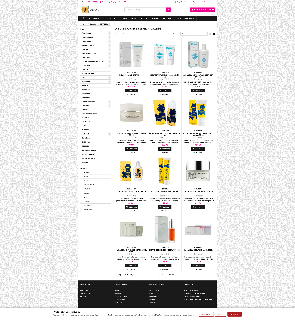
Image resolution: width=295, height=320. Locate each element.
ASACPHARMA (88, 185)
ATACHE (86, 189)
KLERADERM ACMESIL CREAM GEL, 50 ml (164, 76)
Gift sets (144, 18)
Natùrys (85, 126)
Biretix (85, 197)
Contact (188, 284)
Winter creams (88, 154)
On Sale (155, 18)
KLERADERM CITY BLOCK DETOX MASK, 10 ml (131, 251)
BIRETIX (85, 110)
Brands (83, 168)
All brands (94, 18)
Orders (152, 293)
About (117, 290)
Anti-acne (167, 18)
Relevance (194, 34)
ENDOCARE (86, 142)
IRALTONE (85, 118)
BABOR (86, 193)
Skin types (86, 57)
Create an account (207, 2)
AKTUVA (86, 181)
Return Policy (119, 302)
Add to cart (131, 90)
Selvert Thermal (88, 102)
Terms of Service (121, 296)
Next (172, 275)
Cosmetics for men (89, 53)
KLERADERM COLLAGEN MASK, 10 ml (198, 250)
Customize (206, 314)
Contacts (118, 293)
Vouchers (152, 302)
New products (85, 293)
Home (82, 29)
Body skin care (88, 45)
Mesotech (86, 98)
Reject (220, 314)
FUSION (85, 85)
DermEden (86, 138)
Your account (156, 284)
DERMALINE (87, 205)
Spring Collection (89, 158)
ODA (83, 77)
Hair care (85, 49)
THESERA (85, 130)
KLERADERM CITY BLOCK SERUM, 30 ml (164, 250)
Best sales (84, 290)
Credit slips (153, 296)
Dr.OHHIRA (86, 65)
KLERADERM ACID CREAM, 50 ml (131, 75)
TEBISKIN (85, 146)
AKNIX (85, 176)
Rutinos (85, 162)
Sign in (195, 2)
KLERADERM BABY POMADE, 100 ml (165, 192)
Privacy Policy (120, 299)
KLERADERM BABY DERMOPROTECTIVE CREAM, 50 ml (198, 134)
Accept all (234, 314)
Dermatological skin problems (94, 61)
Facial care (86, 33)
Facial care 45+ (88, 41)
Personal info (154, 290)
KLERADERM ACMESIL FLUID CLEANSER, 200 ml (198, 76)
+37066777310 (92, 2)
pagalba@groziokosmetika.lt (118, 2)
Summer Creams (128, 18)
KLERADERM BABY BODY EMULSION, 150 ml (164, 134)
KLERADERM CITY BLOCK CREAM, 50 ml (198, 192)
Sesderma (86, 89)
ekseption (86, 81)
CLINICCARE (86, 69)
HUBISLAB (85, 134)
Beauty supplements (185, 18)
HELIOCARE (86, 122)
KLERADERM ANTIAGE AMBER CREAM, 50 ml (131, 134)
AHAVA (86, 172)
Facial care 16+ (88, 37)
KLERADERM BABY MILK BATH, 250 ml (131, 192)
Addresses (153, 299)
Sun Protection (110, 18)
